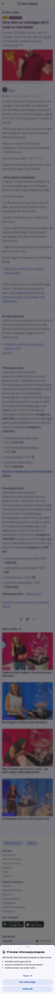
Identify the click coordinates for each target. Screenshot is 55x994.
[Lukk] (27, 946)
